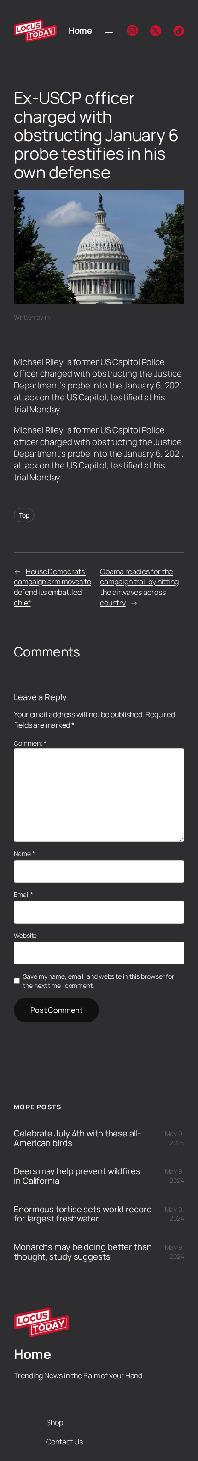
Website (25, 935)
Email (23, 894)
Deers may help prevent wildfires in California (77, 1175)
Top (24, 515)
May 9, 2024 (174, 1138)
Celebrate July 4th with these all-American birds (77, 1138)
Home (80, 30)
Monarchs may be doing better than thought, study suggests (83, 1251)
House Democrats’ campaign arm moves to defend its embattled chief (52, 587)
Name (24, 853)
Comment (30, 743)
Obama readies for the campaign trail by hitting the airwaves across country (139, 587)
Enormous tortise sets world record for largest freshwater (83, 1213)
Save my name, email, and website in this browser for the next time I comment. (98, 981)
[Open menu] (109, 30)
